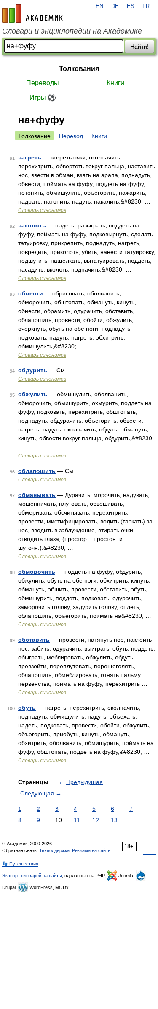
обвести (30, 293)
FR (146, 6)
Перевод (71, 136)
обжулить (33, 394)
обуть (27, 707)
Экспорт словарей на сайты (32, 875)
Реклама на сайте (91, 850)
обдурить (32, 370)
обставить (34, 639)
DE (115, 6)
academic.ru (32, 13)
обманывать (37, 494)
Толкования (79, 68)
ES (130, 6)
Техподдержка (54, 850)
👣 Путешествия (20, 863)
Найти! (139, 46)
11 (77, 820)
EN (99, 6)
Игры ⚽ (42, 97)
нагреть (29, 157)
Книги (115, 82)
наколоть (32, 225)
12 (95, 820)
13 (114, 820)
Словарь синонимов (42, 210)
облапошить (37, 471)
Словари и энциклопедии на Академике (72, 31)
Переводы (42, 82)
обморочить (36, 571)
